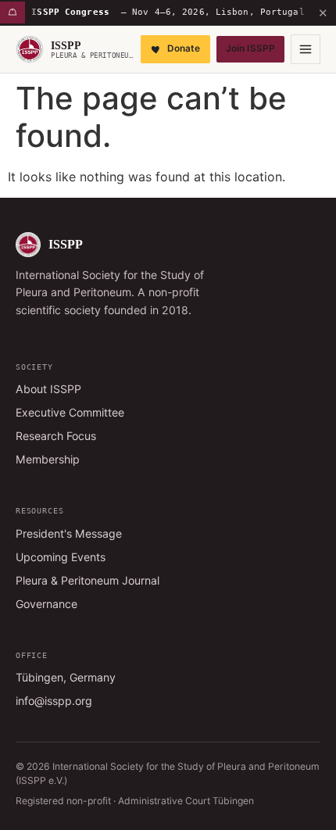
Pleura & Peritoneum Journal (87, 580)
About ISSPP (48, 388)
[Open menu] (305, 49)
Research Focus (56, 435)
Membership (48, 459)
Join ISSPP (250, 48)
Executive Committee (70, 412)
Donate (183, 48)
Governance (46, 603)
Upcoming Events (60, 556)
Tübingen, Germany (66, 677)
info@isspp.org (54, 700)
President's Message (69, 533)
